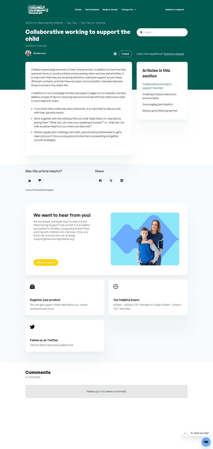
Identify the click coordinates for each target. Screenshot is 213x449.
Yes (29, 180)
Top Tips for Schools (92, 22)
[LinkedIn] (122, 180)
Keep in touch (110, 9)
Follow (125, 54)
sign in (98, 391)
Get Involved (92, 9)
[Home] (38, 9)
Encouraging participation (157, 104)
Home (78, 9)
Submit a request (174, 9)
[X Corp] (111, 180)
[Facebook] (100, 180)
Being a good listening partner (160, 110)
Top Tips (71, 22)
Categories (127, 9)
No (40, 180)
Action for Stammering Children (44, 22)
